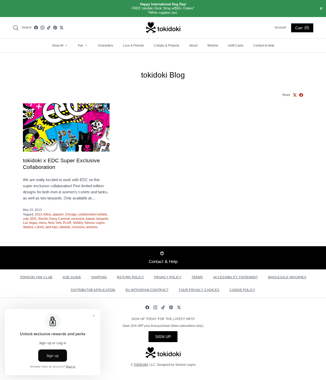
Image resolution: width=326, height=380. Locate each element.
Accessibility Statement (235, 277)
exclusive (77, 219)
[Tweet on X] (295, 95)
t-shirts (39, 227)
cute (26, 219)
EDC (33, 219)
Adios (47, 214)
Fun (82, 45)
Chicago (71, 214)
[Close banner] (321, 8)
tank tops (52, 227)
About (193, 45)
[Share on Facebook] (301, 95)
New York (54, 223)
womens (92, 227)
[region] (163, 8)
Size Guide (71, 277)
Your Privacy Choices (199, 290)
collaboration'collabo (92, 214)
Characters (105, 45)
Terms (197, 277)
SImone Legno (94, 223)
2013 (38, 214)
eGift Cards (235, 45)
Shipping (99, 277)
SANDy (78, 223)
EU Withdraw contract (147, 290)
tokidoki (65, 227)
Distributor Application (93, 290)
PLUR (67, 223)
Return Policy (130, 277)
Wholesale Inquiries (287, 277)
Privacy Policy (167, 277)
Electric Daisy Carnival (54, 219)
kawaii (90, 219)
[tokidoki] (163, 27)
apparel (58, 214)
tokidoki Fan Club (36, 277)
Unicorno (78, 227)
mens (43, 223)
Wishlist (212, 45)
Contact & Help (263, 45)
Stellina (28, 227)
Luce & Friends (133, 45)
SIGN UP (163, 336)
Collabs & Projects (166, 45)
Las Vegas (30, 223)
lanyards (102, 219)
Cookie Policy (242, 290)
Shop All (59, 45)
